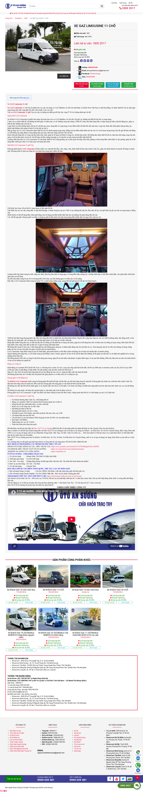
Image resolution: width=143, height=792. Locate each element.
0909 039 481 (93, 67)
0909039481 (90, 77)
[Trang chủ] (11, 13)
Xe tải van (77, 733)
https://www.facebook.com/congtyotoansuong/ (67, 449)
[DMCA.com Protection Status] (129, 779)
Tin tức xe (77, 749)
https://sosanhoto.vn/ (58, 451)
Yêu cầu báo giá (82, 85)
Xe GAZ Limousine (14, 108)
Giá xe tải (82, 13)
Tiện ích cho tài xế (14, 779)
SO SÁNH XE (64, 76)
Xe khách (49, 13)
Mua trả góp (29, 602)
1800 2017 (128, 8)
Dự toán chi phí (97, 85)
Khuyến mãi (74, 13)
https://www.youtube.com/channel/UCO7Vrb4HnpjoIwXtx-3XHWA (75, 446)
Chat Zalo (138, 761)
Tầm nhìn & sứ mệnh (17, 733)
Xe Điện (26, 13)
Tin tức (88, 13)
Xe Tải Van (19, 13)
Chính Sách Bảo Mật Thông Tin (20, 751)
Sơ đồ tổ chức (14, 735)
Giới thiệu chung (15, 731)
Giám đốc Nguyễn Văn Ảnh (19, 749)
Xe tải (14, 13)
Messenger (138, 773)
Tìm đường (138, 755)
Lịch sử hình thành (16, 740)
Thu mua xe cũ (65, 13)
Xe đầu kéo (78, 740)
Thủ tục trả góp (113, 85)
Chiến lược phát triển (17, 746)
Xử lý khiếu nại (15, 737)
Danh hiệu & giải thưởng (18, 744)
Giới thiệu (114, 3)
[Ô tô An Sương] (15, 6)
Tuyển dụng (122, 3)
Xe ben (31, 13)
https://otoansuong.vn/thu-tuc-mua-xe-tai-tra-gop (64, 476)
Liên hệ (93, 13)
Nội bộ (130, 3)
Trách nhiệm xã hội (16, 742)
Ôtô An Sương (95, 74)
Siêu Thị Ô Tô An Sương (43, 428)
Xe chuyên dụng (40, 13)
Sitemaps (77, 751)
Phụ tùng (56, 13)
